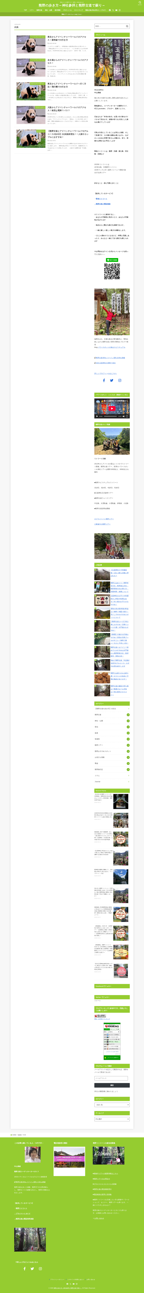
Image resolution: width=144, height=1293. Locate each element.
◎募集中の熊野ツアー (102, 524)
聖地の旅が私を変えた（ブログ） (96, 10)
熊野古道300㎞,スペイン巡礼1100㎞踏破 (110, 358)
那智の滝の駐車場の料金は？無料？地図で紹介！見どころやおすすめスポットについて (120, 613)
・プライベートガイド (22, 1213)
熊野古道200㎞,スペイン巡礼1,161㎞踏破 (31, 1182)
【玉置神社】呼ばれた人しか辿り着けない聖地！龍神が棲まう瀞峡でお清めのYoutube (103, 852)
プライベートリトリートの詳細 (105, 1184)
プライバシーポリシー (57, 1279)
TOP (25, 10)
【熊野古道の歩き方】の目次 (105, 709)
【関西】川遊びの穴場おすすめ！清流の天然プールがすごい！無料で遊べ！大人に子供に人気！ (120, 639)
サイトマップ (78, 10)
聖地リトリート (101, 199)
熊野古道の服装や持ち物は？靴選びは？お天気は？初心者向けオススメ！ (120, 690)
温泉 (96, 733)
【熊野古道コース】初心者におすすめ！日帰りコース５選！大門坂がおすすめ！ (120, 626)
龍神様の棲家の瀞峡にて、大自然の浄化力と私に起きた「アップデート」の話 (103, 871)
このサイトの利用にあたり (75, 1279)
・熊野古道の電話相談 (102, 204)
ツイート (97, 1001)
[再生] (97, 416)
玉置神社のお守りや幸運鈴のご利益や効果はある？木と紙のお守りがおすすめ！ (120, 600)
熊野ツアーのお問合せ (102, 1179)
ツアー (32, 10)
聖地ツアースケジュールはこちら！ (72, 14)
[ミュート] (124, 416)
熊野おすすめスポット (103, 751)
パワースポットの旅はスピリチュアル (111, 347)
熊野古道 (39, 10)
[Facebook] (110, 10)
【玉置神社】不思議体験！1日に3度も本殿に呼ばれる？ (120, 573)
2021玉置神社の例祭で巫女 (106, 363)
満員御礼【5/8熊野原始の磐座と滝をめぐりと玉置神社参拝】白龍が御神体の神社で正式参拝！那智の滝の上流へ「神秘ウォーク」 (103, 911)
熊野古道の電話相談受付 (103, 1189)
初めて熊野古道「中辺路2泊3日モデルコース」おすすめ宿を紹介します (120, 663)
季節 (96, 763)
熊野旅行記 (99, 769)
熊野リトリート (21, 1208)
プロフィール (67, 10)
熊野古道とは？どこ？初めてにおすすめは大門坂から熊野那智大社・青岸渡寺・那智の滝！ (120, 651)
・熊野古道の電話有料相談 (24, 1219)
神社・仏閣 (48, 10)
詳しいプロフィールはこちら (105, 373)
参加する (118, 1054)
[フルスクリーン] (127, 416)
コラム (97, 775)
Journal (97, 781)
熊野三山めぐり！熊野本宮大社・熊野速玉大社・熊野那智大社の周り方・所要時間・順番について (120, 587)
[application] (112, 408)
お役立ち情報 (99, 757)
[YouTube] (116, 10)
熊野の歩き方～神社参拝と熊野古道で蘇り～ (72, 5)
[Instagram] (120, 10)
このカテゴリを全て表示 (112, 1051)
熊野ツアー (99, 745)
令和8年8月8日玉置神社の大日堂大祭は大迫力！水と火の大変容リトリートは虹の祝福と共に (103, 815)
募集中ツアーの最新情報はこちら (106, 1173)
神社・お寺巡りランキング (102, 1019)
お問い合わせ (99, 1218)
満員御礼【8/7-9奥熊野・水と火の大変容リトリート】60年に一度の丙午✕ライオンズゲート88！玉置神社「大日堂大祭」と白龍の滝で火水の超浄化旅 (103, 835)
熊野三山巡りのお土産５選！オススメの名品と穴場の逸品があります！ (120, 676)
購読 (112, 1085)
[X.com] (113, 10)
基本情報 (57, 10)
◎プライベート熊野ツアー (104, 519)
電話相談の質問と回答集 (103, 1194)
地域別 (97, 739)
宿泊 (96, 727)
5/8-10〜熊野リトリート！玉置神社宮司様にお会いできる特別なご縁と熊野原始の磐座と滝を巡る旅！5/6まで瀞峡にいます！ (103, 892)
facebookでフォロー (103, 986)
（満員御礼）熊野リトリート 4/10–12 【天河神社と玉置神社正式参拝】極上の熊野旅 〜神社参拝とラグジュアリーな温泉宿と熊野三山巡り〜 (103, 948)
